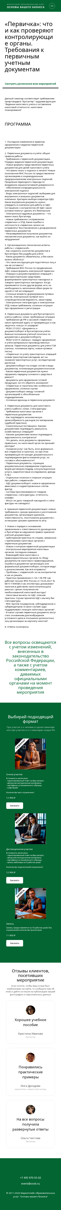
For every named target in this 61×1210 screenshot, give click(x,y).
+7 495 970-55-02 (30, 1177)
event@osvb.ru (30, 1183)
